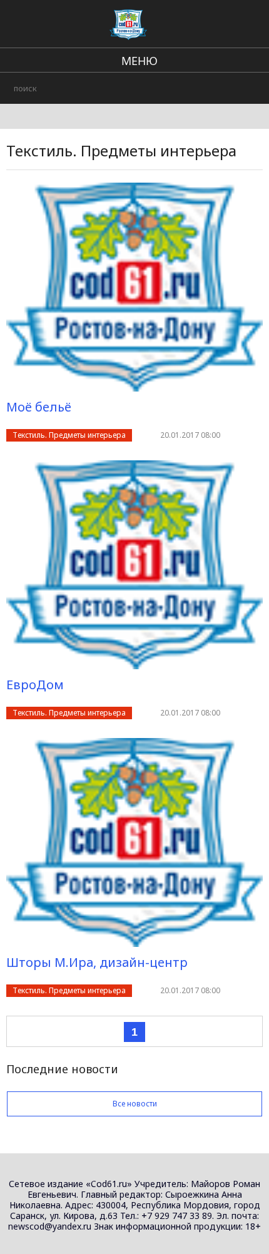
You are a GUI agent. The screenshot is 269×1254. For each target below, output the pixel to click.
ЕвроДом (35, 684)
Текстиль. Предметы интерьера (69, 435)
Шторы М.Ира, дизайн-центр (97, 962)
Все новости (135, 1103)
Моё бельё (38, 406)
